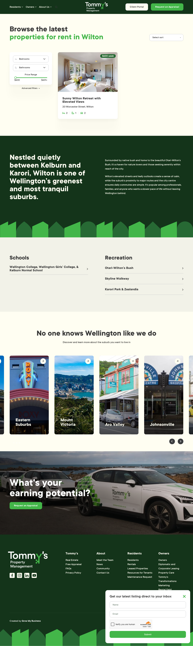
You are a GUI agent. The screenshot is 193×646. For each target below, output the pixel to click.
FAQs (68, 568)
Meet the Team (104, 560)
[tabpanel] (29, 395)
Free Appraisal (74, 564)
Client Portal (137, 6)
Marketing (164, 585)
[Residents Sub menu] (22, 7)
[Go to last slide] (172, 441)
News (99, 564)
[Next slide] (180, 441)
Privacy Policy (73, 572)
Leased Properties (137, 568)
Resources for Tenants (139, 572)
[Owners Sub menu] (36, 7)
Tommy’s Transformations (167, 579)
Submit (147, 634)
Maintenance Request (139, 576)
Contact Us (102, 572)
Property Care (166, 572)
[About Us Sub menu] (51, 7)
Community (103, 568)
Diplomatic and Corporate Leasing (168, 566)
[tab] (11, 443)
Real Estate (72, 560)
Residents (15, 6)
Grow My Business (31, 621)
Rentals (131, 564)
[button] (31, 88)
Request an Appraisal (167, 6)
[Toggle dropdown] (44, 59)
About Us (44, 6)
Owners (30, 6)
